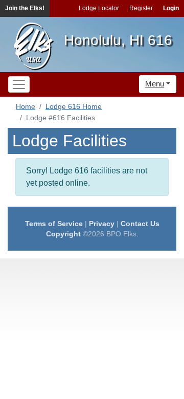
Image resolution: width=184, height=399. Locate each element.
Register (141, 8)
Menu (154, 83)
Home (25, 106)
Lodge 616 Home (73, 106)
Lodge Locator (99, 8)
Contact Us (140, 223)
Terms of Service (54, 223)
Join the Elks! (24, 8)
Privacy (101, 223)
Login (171, 8)
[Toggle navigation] (19, 84)
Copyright (63, 234)
